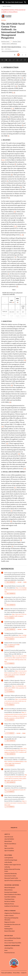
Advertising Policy (8, 948)
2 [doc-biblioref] (16, 86)
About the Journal (8, 836)
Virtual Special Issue (9, 899)
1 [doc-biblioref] (22, 78)
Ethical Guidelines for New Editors (12, 894)
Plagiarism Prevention (9, 922)
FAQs (5, 846)
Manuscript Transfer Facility (11, 878)
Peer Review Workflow (9, 901)
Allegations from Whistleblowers (12, 913)
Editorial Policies (8, 890)
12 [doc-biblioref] (22, 235)
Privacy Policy (16, 972)
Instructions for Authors (10, 876)
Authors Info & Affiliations (9, 43)
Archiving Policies (8, 857)
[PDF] (18, 54)
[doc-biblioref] (12, 302)
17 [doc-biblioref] (15, 487)
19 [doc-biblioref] (20, 540)
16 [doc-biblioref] (24, 468)
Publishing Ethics (8, 928)
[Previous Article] (22, 55)
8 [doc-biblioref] (11, 175)
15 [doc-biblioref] (7, 443)
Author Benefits (8, 862)
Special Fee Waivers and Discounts (12, 880)
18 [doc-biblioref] (11, 521)
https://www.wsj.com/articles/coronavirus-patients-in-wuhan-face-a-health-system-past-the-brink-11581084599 (15, 672)
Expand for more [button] (20, 317)
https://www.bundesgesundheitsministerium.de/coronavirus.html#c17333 (15, 589)
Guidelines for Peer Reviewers (11, 906)
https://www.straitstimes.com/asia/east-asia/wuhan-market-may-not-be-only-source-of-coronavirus (15, 701)
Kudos (5, 950)
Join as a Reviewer (8, 940)
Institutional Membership (10, 873)
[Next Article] (26, 55)
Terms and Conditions (6, 972)
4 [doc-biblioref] (14, 92)
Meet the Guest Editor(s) (10, 843)
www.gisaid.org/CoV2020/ (13, 644)
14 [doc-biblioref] (11, 385)
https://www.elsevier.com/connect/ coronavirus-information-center (15, 803)
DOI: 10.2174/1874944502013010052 (10, 51)
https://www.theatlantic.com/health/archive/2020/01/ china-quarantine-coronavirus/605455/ (15, 687)
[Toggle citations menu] (10, 582)
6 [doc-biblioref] (3, 160)
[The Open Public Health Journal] (14, 963)
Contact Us (23, 972)
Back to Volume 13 (7, 6)
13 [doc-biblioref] (25, 360)
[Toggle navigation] (3, 2)
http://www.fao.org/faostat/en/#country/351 (15, 789)
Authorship (7, 867)
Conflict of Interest (9, 915)
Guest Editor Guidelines (10, 897)
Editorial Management (9, 887)
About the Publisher (9, 839)
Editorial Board (8, 841)
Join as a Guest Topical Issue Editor (12, 942)
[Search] (25, 2)
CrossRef (19, 582)
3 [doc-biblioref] (12, 92)
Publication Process (9, 903)
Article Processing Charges (10, 860)
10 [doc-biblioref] (14, 212)
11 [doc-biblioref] (16, 226)
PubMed (24, 582)
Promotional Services (9, 952)
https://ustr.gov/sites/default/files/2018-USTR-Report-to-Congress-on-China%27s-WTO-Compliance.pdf (15, 750)
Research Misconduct (9, 931)
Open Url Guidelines (9, 850)
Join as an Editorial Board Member (12, 938)
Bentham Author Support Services (12, 864)
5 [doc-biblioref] (13, 108)
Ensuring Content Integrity (10, 892)
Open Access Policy (9, 848)
